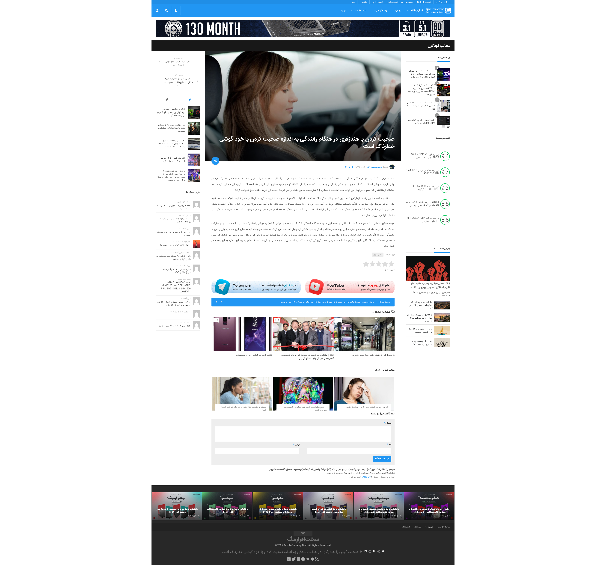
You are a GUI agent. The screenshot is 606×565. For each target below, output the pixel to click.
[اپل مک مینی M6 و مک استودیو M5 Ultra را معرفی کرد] (443, 122)
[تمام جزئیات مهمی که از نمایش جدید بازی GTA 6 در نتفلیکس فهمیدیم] (194, 128)
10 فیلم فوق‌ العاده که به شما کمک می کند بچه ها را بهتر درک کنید (304, 408)
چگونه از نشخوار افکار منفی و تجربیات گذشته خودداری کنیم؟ (242, 408)
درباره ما (429, 527)
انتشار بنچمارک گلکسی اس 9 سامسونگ (254, 355)
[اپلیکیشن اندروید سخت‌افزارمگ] (312, 559)
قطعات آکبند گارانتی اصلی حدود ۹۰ (175, 245)
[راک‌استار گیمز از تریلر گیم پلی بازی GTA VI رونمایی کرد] (194, 160)
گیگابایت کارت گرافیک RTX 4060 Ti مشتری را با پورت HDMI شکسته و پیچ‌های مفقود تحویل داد (421, 90)
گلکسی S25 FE (424, 2)
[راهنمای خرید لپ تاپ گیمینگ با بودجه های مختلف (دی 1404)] (177, 506)
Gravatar (365, 477)
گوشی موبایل (377, 254)
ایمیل (296, 445)
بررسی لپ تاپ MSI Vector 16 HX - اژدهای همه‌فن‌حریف (423, 219)
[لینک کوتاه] (346, 167)
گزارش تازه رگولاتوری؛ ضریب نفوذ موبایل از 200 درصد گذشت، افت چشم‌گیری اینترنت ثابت (170, 144)
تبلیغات (417, 527)
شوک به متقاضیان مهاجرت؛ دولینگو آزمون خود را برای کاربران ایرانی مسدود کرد (341, 302)
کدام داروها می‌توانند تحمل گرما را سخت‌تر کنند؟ (367, 407)
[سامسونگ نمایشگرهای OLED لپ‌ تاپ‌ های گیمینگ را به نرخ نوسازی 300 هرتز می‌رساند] (443, 74)
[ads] (303, 28)
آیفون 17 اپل (377, 2)
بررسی (398, 10)
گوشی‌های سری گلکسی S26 (400, 2)
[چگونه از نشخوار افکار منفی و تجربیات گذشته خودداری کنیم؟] (242, 394)
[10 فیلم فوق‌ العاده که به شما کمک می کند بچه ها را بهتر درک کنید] (303, 394)
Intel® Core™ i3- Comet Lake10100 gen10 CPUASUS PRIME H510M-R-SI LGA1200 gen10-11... (175, 287)
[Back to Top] (303, 533)
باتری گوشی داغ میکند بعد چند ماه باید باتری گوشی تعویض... (173, 257)
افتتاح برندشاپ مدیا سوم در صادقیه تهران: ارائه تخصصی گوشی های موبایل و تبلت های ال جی (307, 356)
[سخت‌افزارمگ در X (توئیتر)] (294, 559)
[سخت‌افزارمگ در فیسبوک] (298, 559)
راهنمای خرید (380, 10)
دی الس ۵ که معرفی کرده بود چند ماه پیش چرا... (173, 233)
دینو (353, 2)
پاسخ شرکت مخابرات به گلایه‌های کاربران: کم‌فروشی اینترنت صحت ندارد (420, 106)
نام (389, 445)
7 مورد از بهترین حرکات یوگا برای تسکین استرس (420, 330)
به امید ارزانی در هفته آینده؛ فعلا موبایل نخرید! (373, 355)
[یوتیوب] (350, 286)
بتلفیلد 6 (363, 2)
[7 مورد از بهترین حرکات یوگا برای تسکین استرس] (442, 330)
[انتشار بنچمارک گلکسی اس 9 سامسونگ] (242, 334)
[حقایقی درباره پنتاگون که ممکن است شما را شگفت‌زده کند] (442, 305)
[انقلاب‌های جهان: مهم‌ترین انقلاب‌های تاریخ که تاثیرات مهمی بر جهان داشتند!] (428, 268)
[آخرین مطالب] (189, 99)
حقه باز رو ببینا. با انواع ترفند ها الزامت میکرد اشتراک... (173, 207)
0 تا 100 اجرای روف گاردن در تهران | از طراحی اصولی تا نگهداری (419, 318)
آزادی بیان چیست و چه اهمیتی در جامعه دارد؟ (422, 342)
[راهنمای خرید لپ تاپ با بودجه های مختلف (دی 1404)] (227, 506)
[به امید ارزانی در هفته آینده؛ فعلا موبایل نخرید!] (364, 334)
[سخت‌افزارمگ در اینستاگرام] (303, 559)
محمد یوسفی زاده (374, 167)
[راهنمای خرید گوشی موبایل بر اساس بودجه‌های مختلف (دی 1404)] (328, 506)
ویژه (343, 10)
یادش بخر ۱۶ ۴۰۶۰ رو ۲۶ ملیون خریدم (174, 326)
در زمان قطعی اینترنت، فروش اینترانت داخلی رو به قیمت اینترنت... (173, 303)
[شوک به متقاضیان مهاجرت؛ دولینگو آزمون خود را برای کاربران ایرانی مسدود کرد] (194, 112)
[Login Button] (157, 10)
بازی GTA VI (441, 2)
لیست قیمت (360, 10)
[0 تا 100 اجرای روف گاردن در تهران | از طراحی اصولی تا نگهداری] (442, 317)
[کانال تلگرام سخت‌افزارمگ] (307, 559)
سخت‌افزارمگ (443, 527)
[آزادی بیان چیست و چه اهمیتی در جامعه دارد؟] (442, 342)
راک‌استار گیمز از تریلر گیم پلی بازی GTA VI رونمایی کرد (172, 159)
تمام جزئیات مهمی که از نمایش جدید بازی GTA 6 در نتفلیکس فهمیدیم (171, 128)
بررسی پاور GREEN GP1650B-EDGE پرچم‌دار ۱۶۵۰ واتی (425, 156)
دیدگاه (387, 423)
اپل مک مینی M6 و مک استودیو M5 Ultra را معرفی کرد (421, 121)
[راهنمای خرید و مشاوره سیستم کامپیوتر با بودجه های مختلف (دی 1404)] (379, 506)
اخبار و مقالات (416, 10)
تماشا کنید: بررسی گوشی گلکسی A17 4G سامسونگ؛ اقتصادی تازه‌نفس (422, 204)
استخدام (406, 527)
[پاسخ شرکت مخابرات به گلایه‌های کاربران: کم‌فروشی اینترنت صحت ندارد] (443, 106)
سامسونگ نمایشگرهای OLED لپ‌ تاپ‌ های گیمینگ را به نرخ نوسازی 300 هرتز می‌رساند (422, 74)
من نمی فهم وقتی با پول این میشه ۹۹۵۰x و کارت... (175, 220)
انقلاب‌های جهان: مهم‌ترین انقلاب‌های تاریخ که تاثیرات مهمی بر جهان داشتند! (430, 286)
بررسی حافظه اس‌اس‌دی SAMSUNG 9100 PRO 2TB (422, 172)
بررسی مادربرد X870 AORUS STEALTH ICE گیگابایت (426, 188)
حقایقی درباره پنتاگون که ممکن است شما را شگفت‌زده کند (419, 305)
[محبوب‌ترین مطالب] (167, 99)
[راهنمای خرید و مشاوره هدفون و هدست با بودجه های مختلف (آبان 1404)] (429, 506)
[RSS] (317, 559)
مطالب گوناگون (439, 46)
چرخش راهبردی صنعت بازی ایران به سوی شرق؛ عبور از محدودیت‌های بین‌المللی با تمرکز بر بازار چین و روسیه (171, 175)
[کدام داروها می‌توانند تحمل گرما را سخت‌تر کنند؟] (364, 394)
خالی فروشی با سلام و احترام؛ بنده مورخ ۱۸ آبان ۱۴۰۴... (175, 271)
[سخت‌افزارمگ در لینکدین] (289, 559)
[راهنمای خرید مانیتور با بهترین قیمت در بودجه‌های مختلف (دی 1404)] (278, 506)
